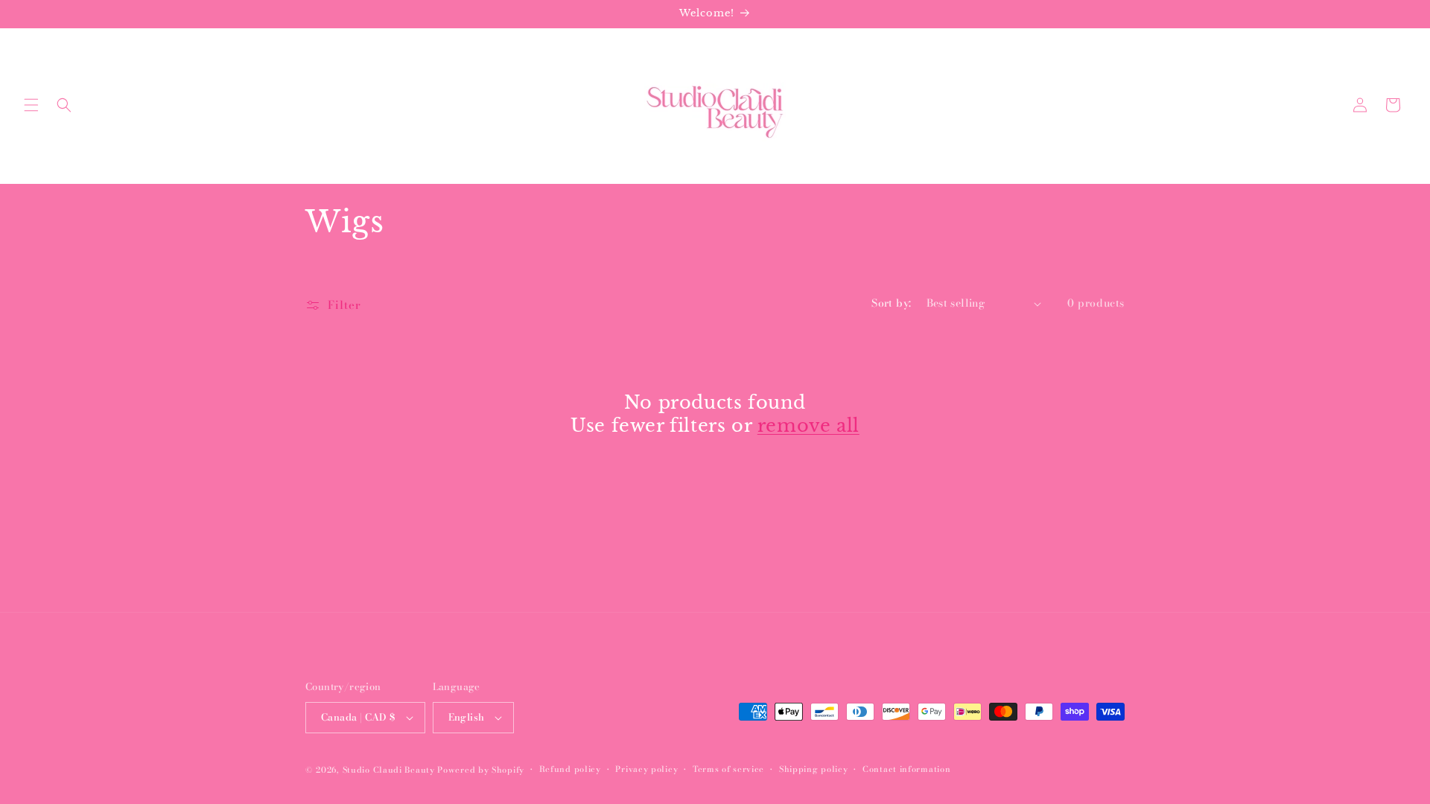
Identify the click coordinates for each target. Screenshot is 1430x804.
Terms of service (728, 769)
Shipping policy (813, 769)
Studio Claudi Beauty (389, 770)
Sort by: (891, 303)
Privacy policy (646, 769)
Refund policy (570, 769)
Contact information (906, 769)
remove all (808, 425)
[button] (31, 105)
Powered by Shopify (480, 770)
